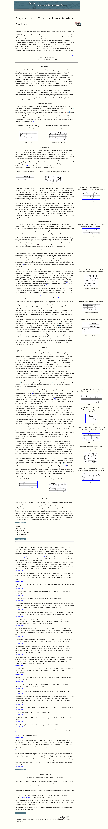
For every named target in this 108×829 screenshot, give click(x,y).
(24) (41, 447)
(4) (59, 188)
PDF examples (71, 55)
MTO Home (16, 10)
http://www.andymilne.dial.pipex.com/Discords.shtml (30, 557)
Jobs (44, 10)
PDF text (65, 55)
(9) (21, 282)
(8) (48, 273)
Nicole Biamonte (21, 24)
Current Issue (24, 10)
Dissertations (49, 10)
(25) (66, 465)
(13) (22, 295)
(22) (38, 436)
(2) (33, 121)
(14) (29, 295)
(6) (23, 264)
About (55, 10)
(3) (27, 165)
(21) (58, 434)
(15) (40, 295)
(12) (50, 293)
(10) (67, 282)
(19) (32, 393)
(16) (58, 297)
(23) (27, 438)
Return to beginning (21, 522)
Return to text (19, 570)
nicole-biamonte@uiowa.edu (23, 536)
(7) (27, 266)
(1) (62, 73)
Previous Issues (31, 10)
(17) (54, 304)
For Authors (39, 10)
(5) (25, 206)
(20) (55, 399)
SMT (59, 10)
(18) (23, 365)
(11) (47, 284)
